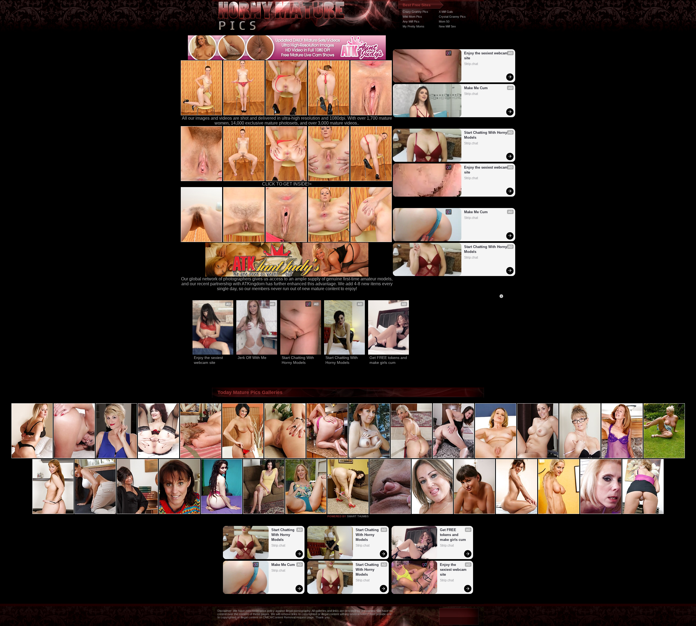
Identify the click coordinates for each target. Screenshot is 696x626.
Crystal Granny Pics (452, 16)
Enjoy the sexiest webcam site (486, 55)
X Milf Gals (446, 11)
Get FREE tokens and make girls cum (388, 360)
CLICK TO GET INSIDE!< (287, 184)
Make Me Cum (476, 88)
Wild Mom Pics (412, 16)
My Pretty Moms (413, 26)
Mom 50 (444, 21)
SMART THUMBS (358, 516)
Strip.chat (471, 64)
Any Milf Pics (411, 21)
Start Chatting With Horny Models (486, 135)
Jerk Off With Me (252, 357)
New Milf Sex (447, 26)
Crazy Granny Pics (415, 11)
